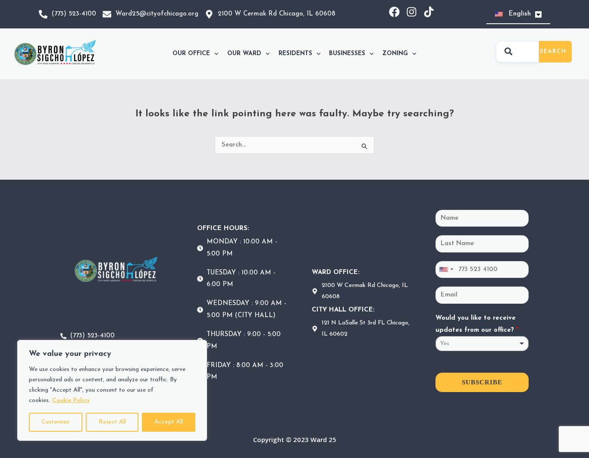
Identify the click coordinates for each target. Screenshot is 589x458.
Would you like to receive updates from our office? (476, 324)
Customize (55, 422)
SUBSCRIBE (482, 382)
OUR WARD (244, 53)
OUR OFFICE (191, 53)
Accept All (168, 422)
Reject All (112, 422)
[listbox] (482, 343)
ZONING (395, 53)
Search (553, 51)
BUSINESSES (347, 53)
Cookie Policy (71, 400)
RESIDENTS (295, 53)
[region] (112, 390)
